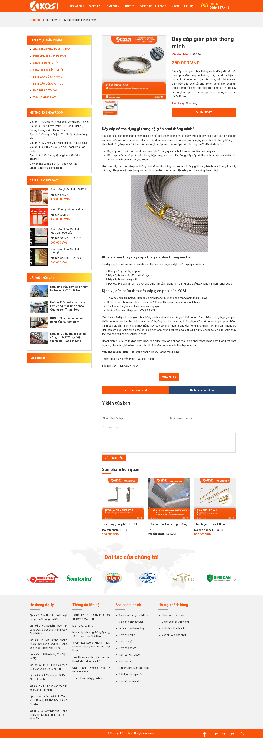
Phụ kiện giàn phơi (129, 681)
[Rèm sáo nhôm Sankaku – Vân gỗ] (39, 257)
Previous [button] (28, 579)
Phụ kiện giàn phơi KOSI (49, 56)
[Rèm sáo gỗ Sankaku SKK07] (39, 197)
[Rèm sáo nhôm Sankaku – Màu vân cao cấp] (39, 237)
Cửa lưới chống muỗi (48, 70)
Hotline (214, 4)
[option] (134, 67)
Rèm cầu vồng (127, 635)
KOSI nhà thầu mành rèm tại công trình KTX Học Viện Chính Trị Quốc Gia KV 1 (68, 337)
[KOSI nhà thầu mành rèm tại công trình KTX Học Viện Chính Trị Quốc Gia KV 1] (39, 338)
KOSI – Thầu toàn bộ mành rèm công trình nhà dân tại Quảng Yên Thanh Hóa (67, 306)
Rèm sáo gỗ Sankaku (47, 76)
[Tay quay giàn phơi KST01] (123, 521)
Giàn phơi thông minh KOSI (52, 49)
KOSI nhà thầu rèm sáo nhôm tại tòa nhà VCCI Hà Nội (69, 288)
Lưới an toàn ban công (131, 628)
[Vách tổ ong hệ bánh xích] (39, 217)
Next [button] (235, 579)
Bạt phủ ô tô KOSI (45, 90)
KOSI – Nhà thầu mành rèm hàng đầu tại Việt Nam (67, 320)
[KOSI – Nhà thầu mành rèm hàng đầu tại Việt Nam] (39, 322)
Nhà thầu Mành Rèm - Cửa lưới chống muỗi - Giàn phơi (46, 6)
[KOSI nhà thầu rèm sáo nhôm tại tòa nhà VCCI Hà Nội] (39, 291)
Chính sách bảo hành (173, 615)
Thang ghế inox (44, 97)
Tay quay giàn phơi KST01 (119, 524)
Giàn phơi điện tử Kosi (131, 621)
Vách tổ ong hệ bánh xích (67, 209)
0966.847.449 (219, 7)
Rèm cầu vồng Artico (48, 83)
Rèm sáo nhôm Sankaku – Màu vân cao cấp (67, 231)
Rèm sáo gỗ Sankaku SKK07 (68, 189)
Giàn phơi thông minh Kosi (133, 615)
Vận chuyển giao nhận (174, 635)
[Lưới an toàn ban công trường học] (169, 521)
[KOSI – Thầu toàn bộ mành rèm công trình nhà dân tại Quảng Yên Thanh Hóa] (39, 307)
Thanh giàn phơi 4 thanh (210, 524)
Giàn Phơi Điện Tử (45, 63)
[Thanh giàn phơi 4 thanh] (215, 521)
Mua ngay (204, 112)
